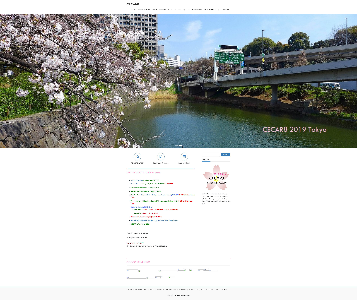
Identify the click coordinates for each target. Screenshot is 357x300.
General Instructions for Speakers (176, 289)
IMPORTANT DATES (141, 289)
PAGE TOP (347, 289)
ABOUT (152, 289)
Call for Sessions (137, 180)
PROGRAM (160, 289)
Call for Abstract (136, 184)
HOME (130, 289)
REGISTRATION (193, 289)
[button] (27, 81)
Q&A (216, 289)
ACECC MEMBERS (207, 289)
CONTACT (224, 289)
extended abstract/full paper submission (154, 195)
